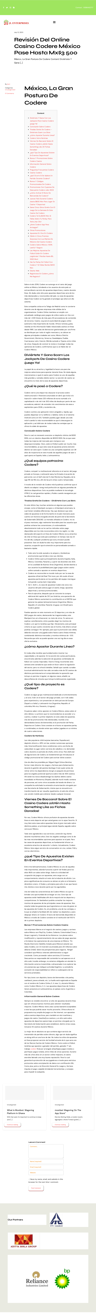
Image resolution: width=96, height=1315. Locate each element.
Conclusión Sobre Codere (40, 127)
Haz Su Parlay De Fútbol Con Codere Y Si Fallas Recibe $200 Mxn (42, 265)
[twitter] (7, 7)
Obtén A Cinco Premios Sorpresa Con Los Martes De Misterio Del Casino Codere (41, 239)
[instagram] (10, 7)
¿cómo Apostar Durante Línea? (42, 135)
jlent (8, 84)
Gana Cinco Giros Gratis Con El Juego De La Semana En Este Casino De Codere (42, 210)
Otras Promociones (37, 230)
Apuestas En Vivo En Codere (41, 233)
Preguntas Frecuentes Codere (42, 170)
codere (33, 1049)
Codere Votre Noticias (39, 138)
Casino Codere (36, 173)
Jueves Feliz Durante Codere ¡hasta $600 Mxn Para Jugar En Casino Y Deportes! (42, 202)
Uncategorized (10, 90)
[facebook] (3, 7)
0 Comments (9, 93)
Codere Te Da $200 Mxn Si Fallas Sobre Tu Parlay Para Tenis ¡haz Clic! (40, 219)
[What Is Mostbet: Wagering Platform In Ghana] (24, 1093)
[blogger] (14, 7)
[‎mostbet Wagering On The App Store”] (72, 1093)
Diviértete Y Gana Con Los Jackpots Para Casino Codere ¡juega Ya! (42, 121)
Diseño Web (34, 271)
